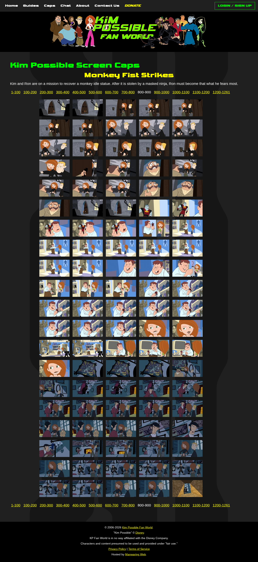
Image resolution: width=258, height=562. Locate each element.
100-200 (30, 92)
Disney (139, 532)
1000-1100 (180, 92)
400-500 (79, 92)
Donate (133, 5)
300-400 (62, 92)
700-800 (128, 92)
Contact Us (107, 5)
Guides (31, 5)
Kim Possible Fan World (137, 527)
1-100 (15, 92)
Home (11, 5)
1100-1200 (201, 92)
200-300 (46, 92)
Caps (49, 5)
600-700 (111, 92)
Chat (65, 5)
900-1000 (161, 92)
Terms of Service (139, 549)
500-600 (95, 92)
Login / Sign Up (235, 6)
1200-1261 (221, 92)
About (82, 5)
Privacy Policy (117, 549)
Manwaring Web (135, 554)
